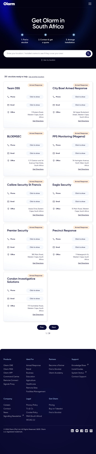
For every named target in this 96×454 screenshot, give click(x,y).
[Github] (91, 430)
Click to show (35, 97)
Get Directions (38, 121)
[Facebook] (81, 430)
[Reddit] (86, 430)
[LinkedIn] (72, 430)
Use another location (36, 77)
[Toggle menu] (89, 3)
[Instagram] (77, 430)
